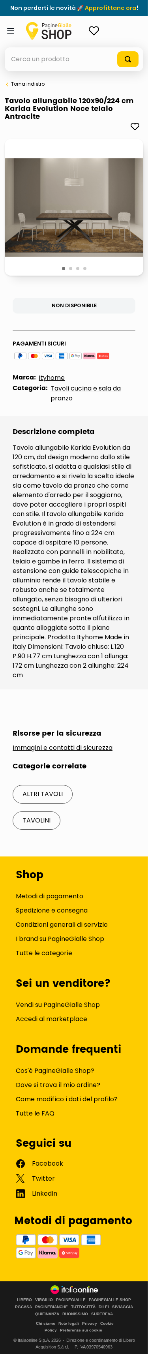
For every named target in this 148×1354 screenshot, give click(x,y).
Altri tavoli (42, 793)
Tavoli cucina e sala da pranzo (86, 393)
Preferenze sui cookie (81, 1330)
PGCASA (23, 1307)
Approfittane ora (110, 8)
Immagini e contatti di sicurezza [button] (62, 747)
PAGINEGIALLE (71, 1300)
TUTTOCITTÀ (83, 1307)
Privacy (89, 1323)
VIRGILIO (44, 1300)
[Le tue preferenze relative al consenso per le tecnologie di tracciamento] (134, 1340)
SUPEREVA (102, 1314)
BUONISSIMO (75, 1314)
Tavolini (36, 820)
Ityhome (52, 377)
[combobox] (74, 59)
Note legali (68, 1323)
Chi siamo (45, 1323)
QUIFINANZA (47, 1314)
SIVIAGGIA (122, 1307)
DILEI (104, 1307)
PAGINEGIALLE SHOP (110, 1300)
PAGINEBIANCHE (51, 1307)
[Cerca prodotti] (128, 59)
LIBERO (24, 1300)
